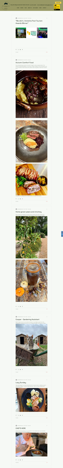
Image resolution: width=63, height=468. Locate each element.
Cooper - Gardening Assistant (27, 319)
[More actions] (46, 18)
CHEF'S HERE (21, 428)
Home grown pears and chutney (29, 212)
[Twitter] (62, 234)
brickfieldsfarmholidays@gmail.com (46, 4)
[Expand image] (21, 33)
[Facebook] (62, 235)
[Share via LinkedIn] (20, 49)
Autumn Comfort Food (24, 62)
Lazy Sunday (21, 382)
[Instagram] (62, 232)
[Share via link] (22, 49)
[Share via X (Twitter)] (18, 49)
